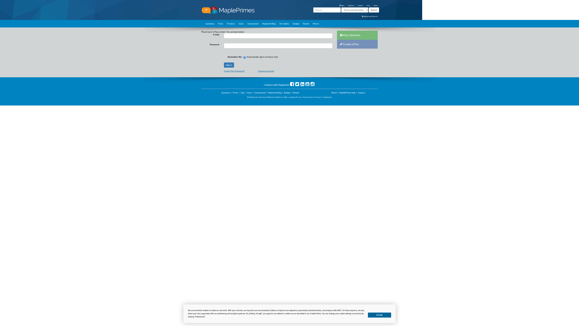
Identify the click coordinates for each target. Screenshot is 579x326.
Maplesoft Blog (269, 23)
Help (368, 5)
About (375, 5)
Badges (296, 23)
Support (360, 5)
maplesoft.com (295, 97)
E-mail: (216, 34)
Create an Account (266, 71)
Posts (220, 23)
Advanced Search (370, 16)
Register (351, 5)
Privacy (318, 97)
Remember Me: (235, 57)
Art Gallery (284, 23)
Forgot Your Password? (234, 71)
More (315, 23)
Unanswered (252, 23)
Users (241, 23)
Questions (209, 23)
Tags (242, 92)
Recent (306, 23)
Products (231, 23)
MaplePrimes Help (347, 92)
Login (343, 5)
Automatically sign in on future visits (262, 57)
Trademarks (327, 97)
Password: (214, 44)
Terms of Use (308, 97)
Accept (379, 315)
